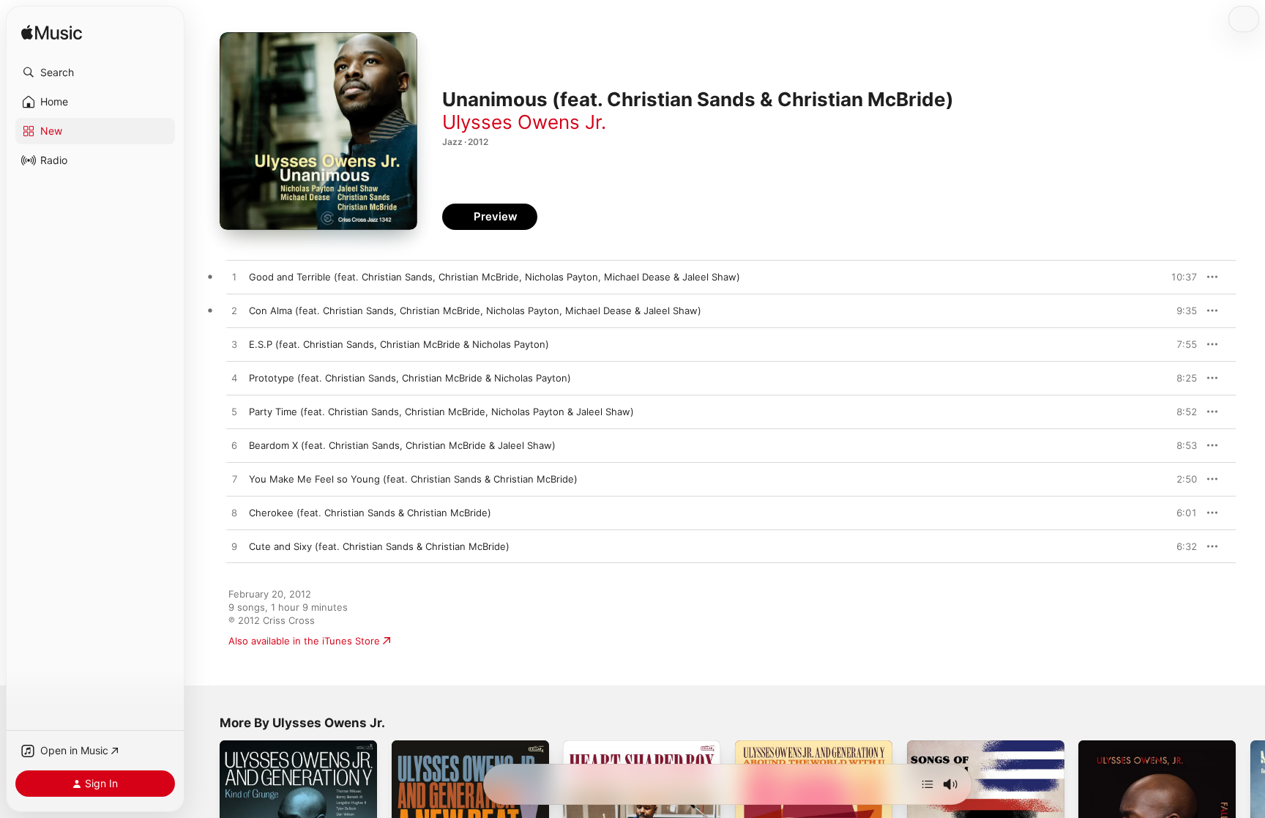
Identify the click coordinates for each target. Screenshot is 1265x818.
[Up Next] (927, 784)
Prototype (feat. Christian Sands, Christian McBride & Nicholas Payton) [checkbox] (410, 378)
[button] (95, 72)
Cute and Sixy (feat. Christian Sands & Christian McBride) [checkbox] (379, 546)
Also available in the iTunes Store (304, 641)
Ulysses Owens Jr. (524, 122)
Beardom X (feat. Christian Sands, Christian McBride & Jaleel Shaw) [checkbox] (402, 445)
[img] (51, 33)
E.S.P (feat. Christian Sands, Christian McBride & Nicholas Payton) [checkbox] (399, 344)
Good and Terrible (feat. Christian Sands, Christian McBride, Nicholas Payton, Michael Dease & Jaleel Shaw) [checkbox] (494, 277)
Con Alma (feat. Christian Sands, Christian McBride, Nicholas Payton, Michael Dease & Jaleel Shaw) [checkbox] (475, 310)
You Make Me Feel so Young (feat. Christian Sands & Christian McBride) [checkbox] (413, 479)
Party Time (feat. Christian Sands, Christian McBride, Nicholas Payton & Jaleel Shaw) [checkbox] (441, 411)
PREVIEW (1181, 276)
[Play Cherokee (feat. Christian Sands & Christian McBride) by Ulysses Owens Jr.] (234, 513)
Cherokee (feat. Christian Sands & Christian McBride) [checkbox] (370, 512)
